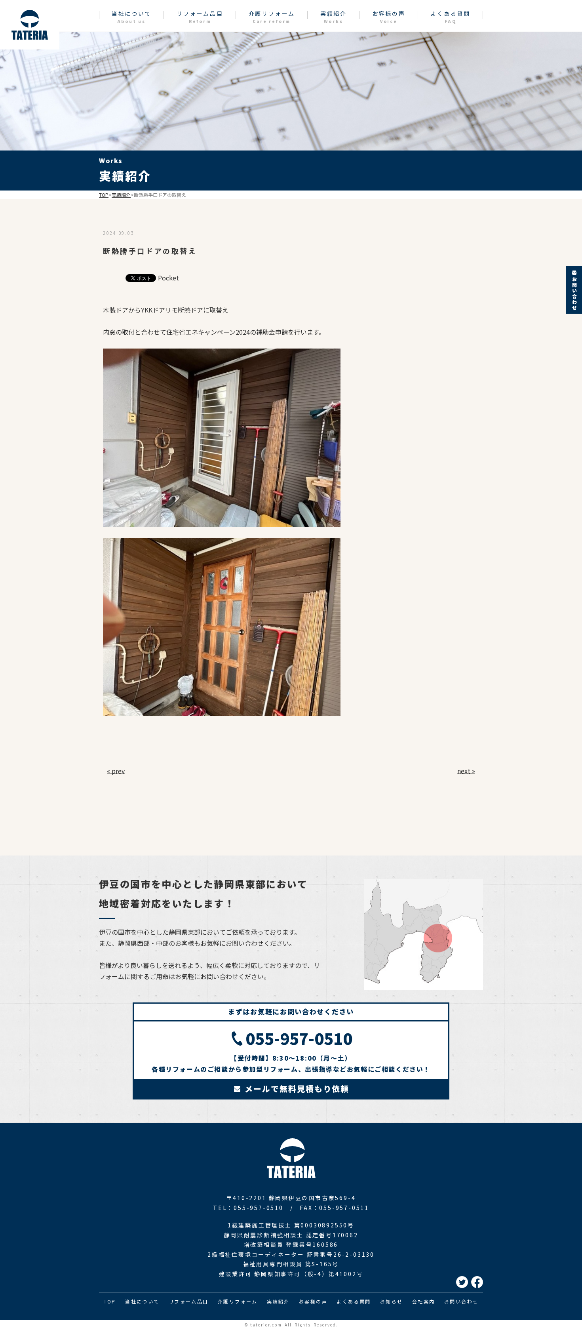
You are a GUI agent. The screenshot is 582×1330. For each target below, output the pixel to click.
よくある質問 (450, 17)
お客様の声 (388, 17)
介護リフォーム (272, 17)
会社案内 (423, 1301)
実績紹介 (333, 17)
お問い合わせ (461, 1301)
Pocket (168, 277)
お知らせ (391, 1301)
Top (103, 194)
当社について (132, 17)
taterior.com (266, 1325)
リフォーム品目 (200, 17)
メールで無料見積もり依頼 (295, 1088)
